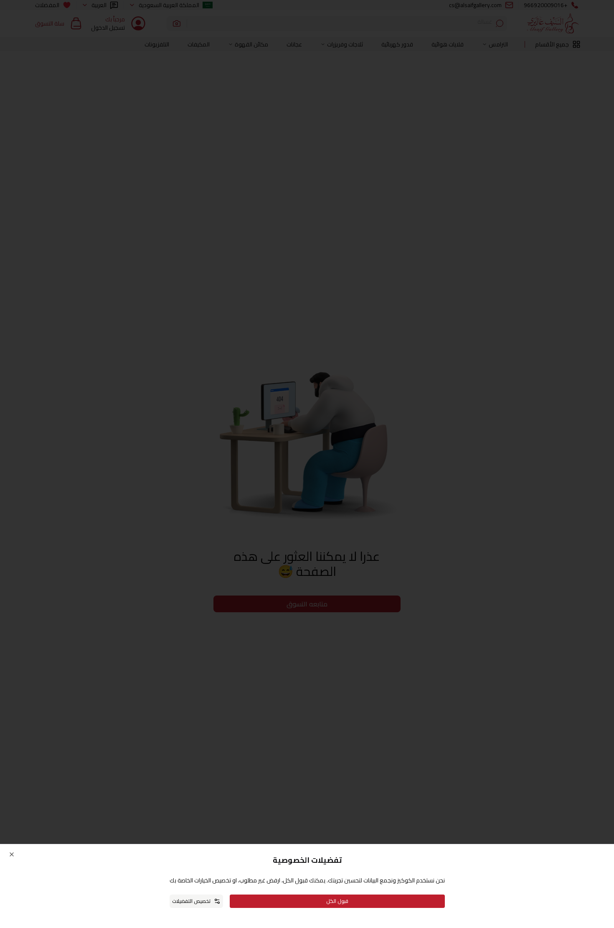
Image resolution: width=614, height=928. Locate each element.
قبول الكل (337, 901)
